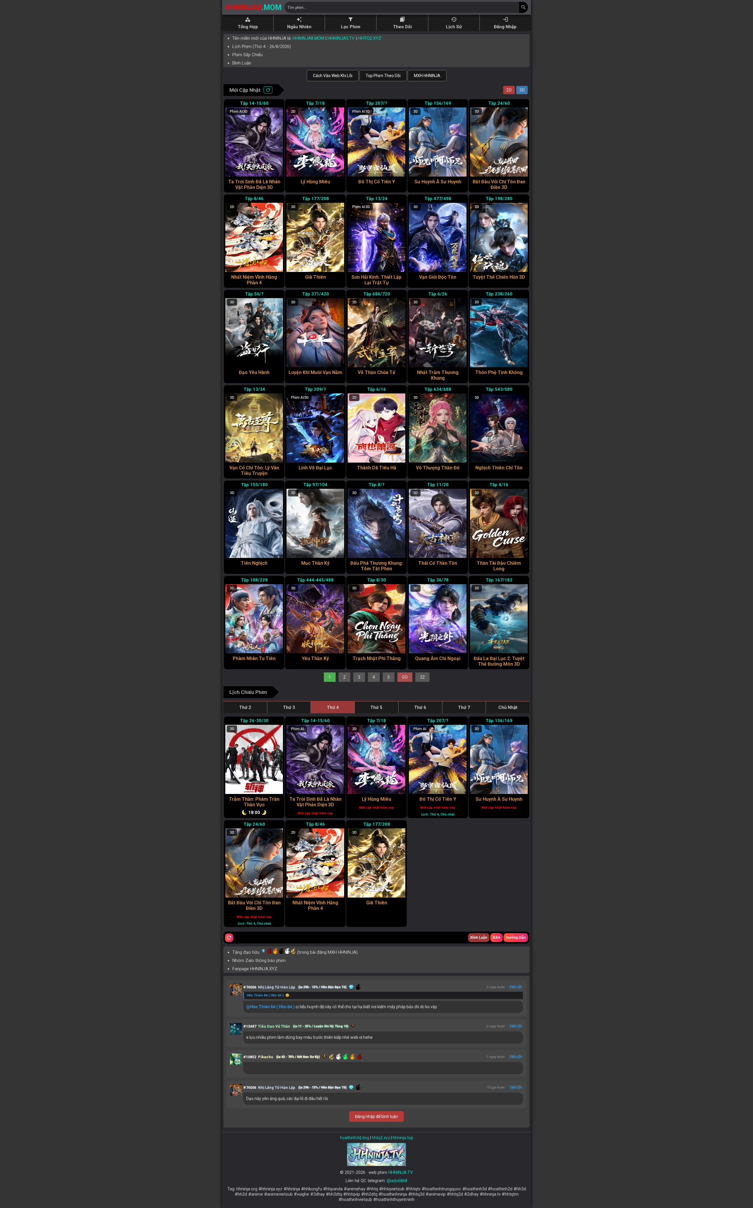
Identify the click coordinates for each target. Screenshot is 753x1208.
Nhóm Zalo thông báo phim (259, 960)
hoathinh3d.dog (354, 1137)
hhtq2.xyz (381, 1137)
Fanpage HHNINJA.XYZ (254, 968)
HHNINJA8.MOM (308, 38)
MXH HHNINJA (427, 75)
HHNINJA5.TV (341, 38)
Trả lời (515, 987)
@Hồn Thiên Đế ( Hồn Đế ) (270, 1006)
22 (422, 677)
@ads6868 (397, 1180)
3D (522, 90)
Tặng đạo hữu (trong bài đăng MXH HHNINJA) (295, 952)
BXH (496, 938)
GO (405, 677)
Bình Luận (241, 63)
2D (509, 90)
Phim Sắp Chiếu (247, 54)
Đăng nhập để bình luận (376, 1116)
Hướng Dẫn (516, 938)
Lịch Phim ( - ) (261, 46)
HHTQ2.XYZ (369, 38)
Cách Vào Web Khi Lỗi (332, 75)
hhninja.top (403, 1137)
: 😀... (269, 995)
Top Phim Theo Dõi (383, 75)
